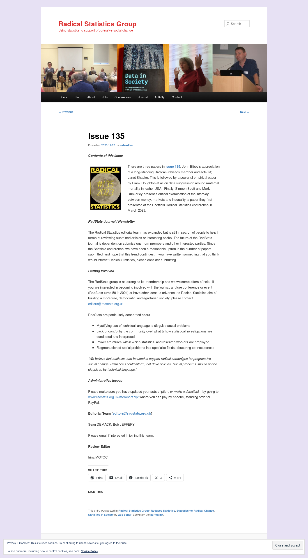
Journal (143, 97)
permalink (156, 515)
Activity (160, 97)
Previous (65, 112)
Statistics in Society (101, 515)
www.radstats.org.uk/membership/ (113, 396)
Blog (77, 97)
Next (245, 112)
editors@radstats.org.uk (106, 303)
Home (63, 97)
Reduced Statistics (163, 510)
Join (105, 97)
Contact (177, 97)
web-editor (126, 145)
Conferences (123, 97)
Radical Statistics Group (97, 23)
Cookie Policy (89, 551)
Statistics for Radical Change (195, 510)
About (91, 97)
